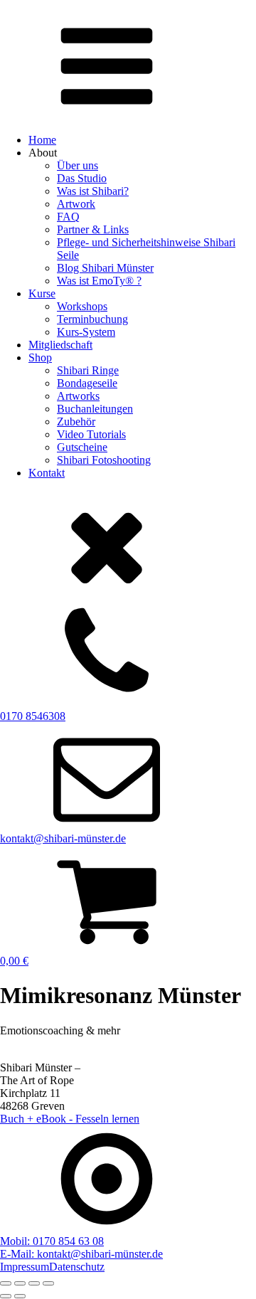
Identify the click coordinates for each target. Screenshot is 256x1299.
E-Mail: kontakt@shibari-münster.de (81, 1254)
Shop (40, 357)
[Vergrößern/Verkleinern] (5, 1283)
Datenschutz (77, 1267)
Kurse (41, 293)
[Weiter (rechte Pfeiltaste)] (20, 1296)
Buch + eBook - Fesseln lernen (69, 1119)
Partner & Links (93, 229)
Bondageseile (87, 383)
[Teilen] (34, 1283)
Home (42, 140)
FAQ (68, 217)
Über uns (77, 165)
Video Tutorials (91, 434)
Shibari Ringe (88, 370)
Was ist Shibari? (93, 191)
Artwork (76, 204)
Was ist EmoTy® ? (99, 281)
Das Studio (82, 178)
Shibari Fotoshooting (104, 460)
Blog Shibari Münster (105, 268)
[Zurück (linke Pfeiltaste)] (5, 1296)
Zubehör (76, 421)
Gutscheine (82, 447)
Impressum (24, 1267)
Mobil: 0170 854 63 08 (52, 1241)
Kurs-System (86, 332)
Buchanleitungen (95, 409)
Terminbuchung (92, 319)
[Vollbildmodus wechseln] (20, 1283)
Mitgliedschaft (60, 345)
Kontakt (46, 473)
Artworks (78, 396)
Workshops (82, 306)
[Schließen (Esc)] (48, 1283)
